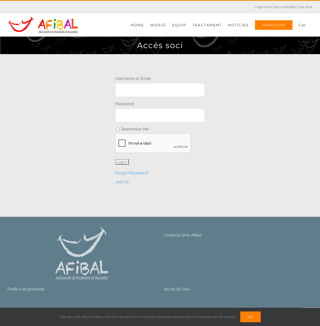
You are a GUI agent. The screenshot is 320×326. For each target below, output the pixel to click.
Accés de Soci (177, 289)
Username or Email (133, 78)
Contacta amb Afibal (183, 235)
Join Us (122, 182)
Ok (251, 317)
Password (124, 103)
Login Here (263, 7)
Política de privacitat (26, 289)
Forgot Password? (132, 173)
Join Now (305, 7)
